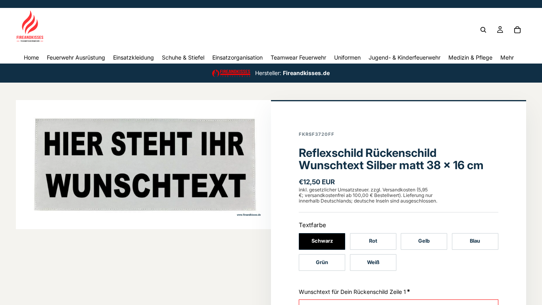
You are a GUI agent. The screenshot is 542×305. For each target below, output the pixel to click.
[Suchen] (483, 30)
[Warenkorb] (517, 30)
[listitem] (507, 57)
